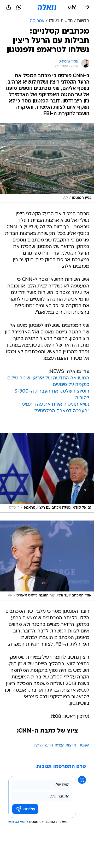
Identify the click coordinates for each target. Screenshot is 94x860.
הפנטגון (83, 745)
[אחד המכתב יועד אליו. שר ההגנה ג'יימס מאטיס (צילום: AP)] (47, 560)
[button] (72, 7)
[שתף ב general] (8, 7)
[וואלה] (47, 7)
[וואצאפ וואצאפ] (18, 7)
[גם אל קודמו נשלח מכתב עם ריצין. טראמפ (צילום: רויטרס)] (47, 473)
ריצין (37, 745)
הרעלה (47, 745)
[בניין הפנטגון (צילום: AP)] (47, 163)
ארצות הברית (65, 745)
